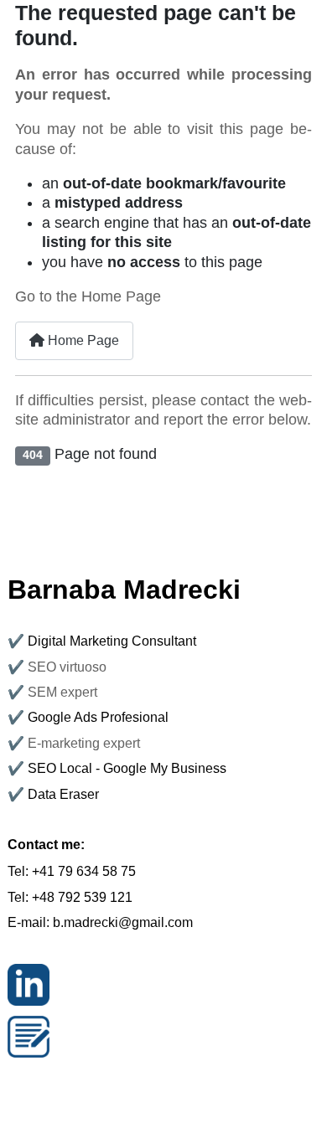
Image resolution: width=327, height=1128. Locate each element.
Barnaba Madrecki (124, 589)
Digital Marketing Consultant (112, 641)
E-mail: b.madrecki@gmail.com (100, 922)
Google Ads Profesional (98, 717)
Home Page (81, 340)
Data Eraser (63, 794)
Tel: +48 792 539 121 (70, 897)
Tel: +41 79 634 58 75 (72, 871)
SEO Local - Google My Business (127, 768)
